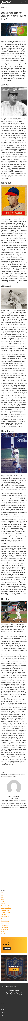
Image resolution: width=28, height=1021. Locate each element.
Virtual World (4, 929)
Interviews (3, 914)
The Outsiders (4, 927)
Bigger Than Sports (11, 776)
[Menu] (26, 2)
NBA (2, 893)
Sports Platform (5, 923)
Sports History (5, 921)
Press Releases (5, 934)
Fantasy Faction (5, 912)
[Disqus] (14, 832)
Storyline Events (5, 918)
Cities (2, 901)
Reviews (3, 931)
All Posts (3, 890)
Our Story (3, 1009)
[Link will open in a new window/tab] (7, 993)
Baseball (3, 776)
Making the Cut (5, 916)
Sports (22, 774)
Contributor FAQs (4, 1006)
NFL (2, 895)
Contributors (4, 774)
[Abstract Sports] (6, 2)
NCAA (2, 899)
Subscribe (3, 1012)
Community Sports (6, 910)
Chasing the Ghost (6, 908)
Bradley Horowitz (12, 774)
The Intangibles (5, 925)
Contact (2, 1015)
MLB (19, 774)
